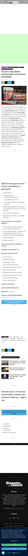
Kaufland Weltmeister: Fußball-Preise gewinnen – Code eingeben (17, 376)
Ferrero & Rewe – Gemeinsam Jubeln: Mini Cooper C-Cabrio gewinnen (17, 362)
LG (9, 340)
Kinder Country (20, 338)
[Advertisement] (14, 19)
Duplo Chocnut (16, 336)
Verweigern (14, 541)
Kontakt (11, 523)
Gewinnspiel (7, 64)
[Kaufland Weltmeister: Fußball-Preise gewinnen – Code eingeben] (5, 376)
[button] (2, 2)
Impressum (16, 523)
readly (18, 340)
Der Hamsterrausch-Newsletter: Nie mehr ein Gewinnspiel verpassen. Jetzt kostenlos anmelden (14, 412)
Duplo (10, 336)
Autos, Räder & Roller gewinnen (17, 64)
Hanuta (3, 338)
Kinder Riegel (4, 340)
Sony (3, 342)
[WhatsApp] (2, 82)
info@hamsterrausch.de (18, 508)
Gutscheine (22, 67)
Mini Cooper (13, 340)
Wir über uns (5, 523)
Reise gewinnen (7, 426)
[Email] (6, 82)
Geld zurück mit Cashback (9, 432)
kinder (7, 338)
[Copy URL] (12, 82)
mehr (14, 548)
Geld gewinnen (6, 428)
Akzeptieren (14, 544)
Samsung (23, 340)
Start (2, 64)
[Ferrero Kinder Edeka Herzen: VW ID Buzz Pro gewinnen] (5, 369)
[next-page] (5, 382)
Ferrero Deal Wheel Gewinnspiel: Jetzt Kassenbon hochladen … (14, 302)
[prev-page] (2, 382)
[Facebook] (10, 518)
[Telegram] (9, 82)
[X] (17, 518)
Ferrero (22, 336)
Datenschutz (22, 523)
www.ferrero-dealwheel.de (8, 297)
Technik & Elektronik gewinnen (7, 69)
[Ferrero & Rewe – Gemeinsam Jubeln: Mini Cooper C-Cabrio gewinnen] (5, 362)
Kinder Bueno (13, 338)
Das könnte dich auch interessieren (10, 357)
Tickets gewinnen (7, 430)
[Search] (26, 2)
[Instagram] (14, 518)
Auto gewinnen (6, 424)
